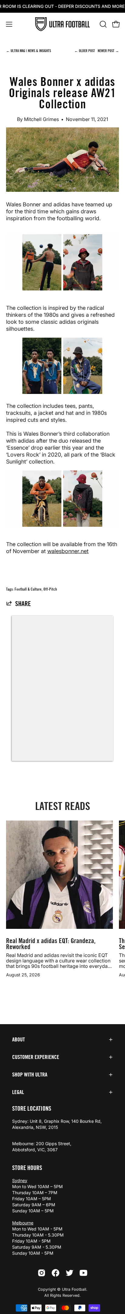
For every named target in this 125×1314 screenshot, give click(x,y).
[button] (102, 24)
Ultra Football (74, 1289)
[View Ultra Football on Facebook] (55, 1272)
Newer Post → (108, 50)
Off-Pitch (50, 589)
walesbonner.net (68, 551)
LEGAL (18, 1092)
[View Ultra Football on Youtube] (83, 1272)
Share (23, 604)
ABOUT (18, 1039)
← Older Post (85, 50)
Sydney (19, 1180)
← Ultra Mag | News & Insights (28, 50)
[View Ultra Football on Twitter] (69, 1272)
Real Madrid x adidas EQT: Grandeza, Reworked (51, 944)
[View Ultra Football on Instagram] (41, 1272)
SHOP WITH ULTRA (29, 1074)
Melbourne (22, 1222)
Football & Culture (28, 589)
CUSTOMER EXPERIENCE (35, 1057)
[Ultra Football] (62, 24)
